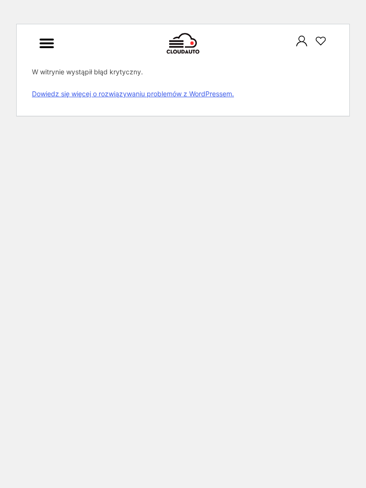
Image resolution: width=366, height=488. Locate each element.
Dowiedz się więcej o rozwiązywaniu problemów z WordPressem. (133, 94)
